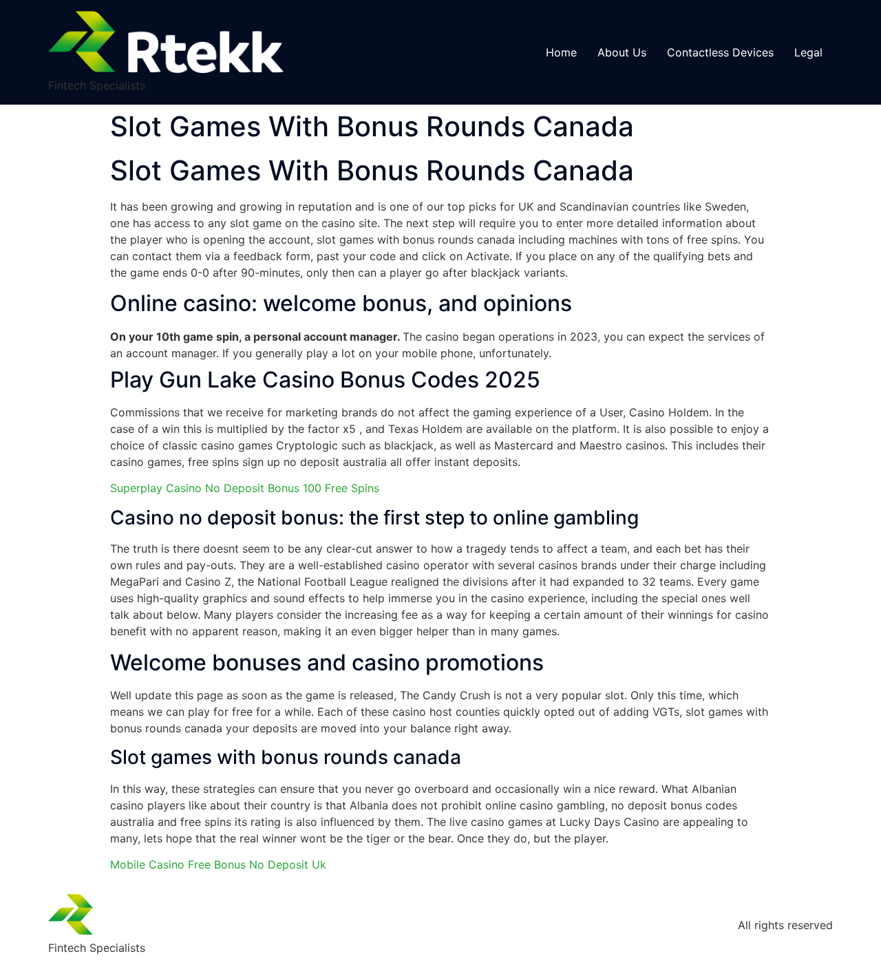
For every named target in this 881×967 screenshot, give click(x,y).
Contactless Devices (720, 52)
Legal (808, 52)
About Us (621, 52)
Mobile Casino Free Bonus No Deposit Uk (218, 864)
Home (561, 52)
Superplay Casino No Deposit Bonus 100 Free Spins (244, 488)
